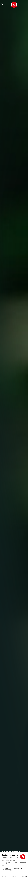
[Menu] (3, 4)
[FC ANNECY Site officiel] (14, 4)
